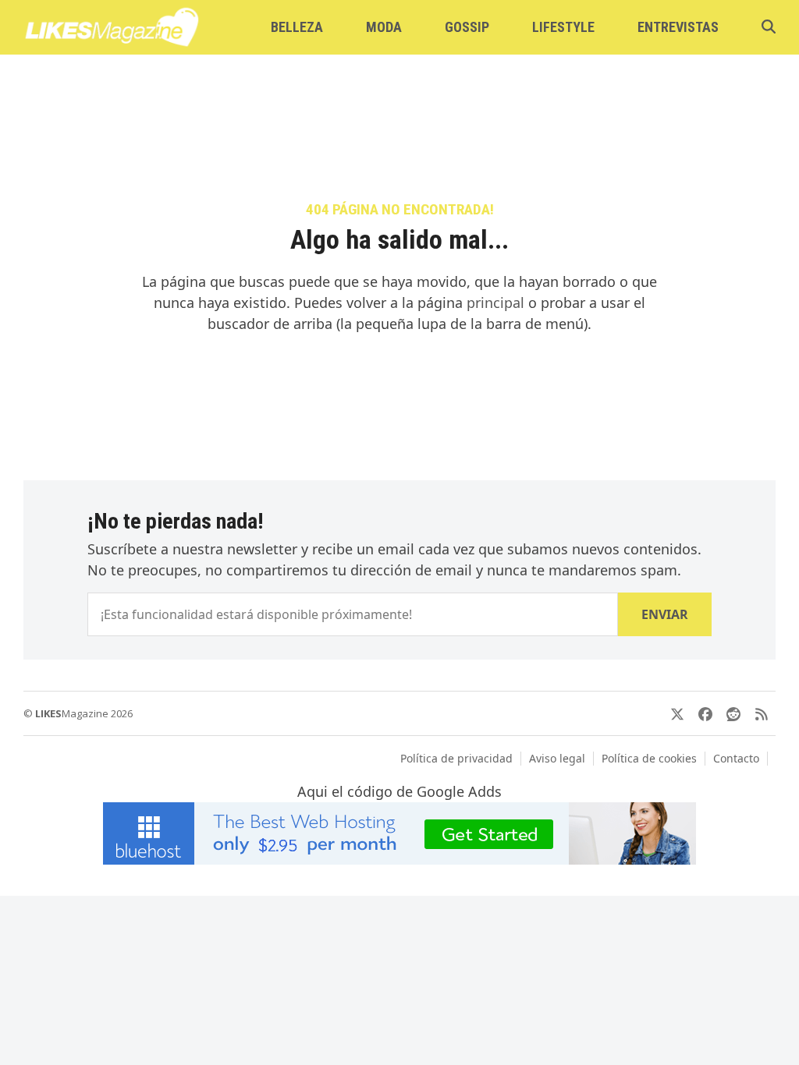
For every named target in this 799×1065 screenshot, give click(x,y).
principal (495, 302)
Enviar (664, 614)
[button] (769, 27)
